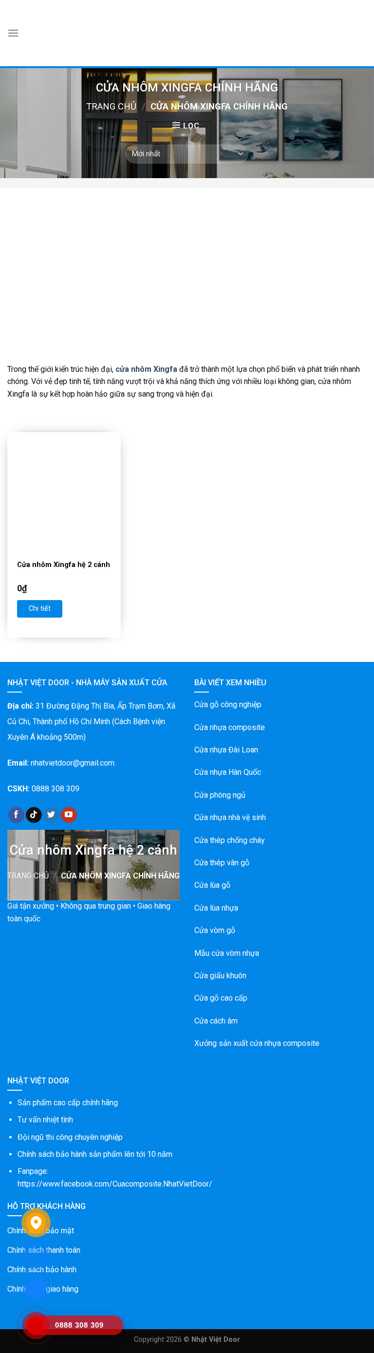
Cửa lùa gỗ (212, 885)
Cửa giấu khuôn (220, 975)
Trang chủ (111, 106)
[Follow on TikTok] (34, 815)
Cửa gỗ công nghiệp (228, 704)
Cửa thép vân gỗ (221, 862)
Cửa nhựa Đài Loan (226, 749)
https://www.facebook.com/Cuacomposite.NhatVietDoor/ (115, 1183)
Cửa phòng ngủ (219, 795)
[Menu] (13, 33)
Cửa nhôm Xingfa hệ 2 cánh (63, 565)
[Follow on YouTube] (69, 815)
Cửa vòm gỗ (214, 930)
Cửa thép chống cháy (229, 840)
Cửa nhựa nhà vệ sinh (230, 817)
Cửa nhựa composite (229, 727)
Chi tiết (40, 608)
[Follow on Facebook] (16, 815)
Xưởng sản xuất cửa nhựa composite (256, 1043)
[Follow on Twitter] (51, 815)
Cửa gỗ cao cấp (220, 998)
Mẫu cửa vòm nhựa (226, 953)
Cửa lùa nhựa (216, 908)
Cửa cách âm (216, 1020)
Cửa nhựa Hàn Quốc (227, 772)
